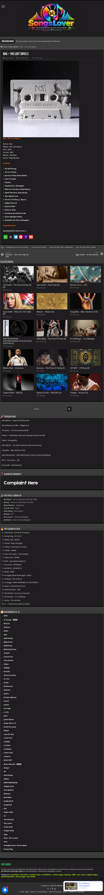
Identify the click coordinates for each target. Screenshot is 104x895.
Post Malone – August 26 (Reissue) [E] (15, 420)
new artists (31, 877)
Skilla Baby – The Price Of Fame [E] (51, 339)
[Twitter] (52, 888)
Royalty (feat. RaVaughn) (14, 186)
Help (27, 892)
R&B (73, 875)
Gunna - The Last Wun (12, 600)
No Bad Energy (10, 169)
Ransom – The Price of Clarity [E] (51, 368)
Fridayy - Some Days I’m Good (15, 547)
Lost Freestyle (10, 179)
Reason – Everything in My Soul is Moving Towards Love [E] (23, 435)
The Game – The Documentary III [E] (15, 430)
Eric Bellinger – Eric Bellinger (82, 339)
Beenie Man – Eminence (13, 368)
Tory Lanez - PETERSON (12, 565)
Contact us (45, 886)
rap (78, 875)
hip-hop (67, 875)
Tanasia (8, 182)
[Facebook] (50, 888)
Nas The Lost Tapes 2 (39, 247)
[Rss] (48, 888)
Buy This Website (57, 886)
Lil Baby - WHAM (10, 550)
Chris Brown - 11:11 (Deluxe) (14, 597)
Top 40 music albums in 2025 (19, 604)
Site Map (80, 892)
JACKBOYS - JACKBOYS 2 (13, 568)
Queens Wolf (10, 206)
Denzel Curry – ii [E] (78, 285)
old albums (46, 875)
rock (83, 875)
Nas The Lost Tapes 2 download (61, 247)
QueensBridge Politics (13, 217)
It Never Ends (10, 210)
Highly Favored (11, 203)
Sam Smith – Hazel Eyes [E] (48, 285)
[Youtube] (55, 888)
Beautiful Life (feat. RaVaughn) (17, 220)
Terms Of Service (55, 892)
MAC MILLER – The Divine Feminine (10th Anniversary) (21, 445)
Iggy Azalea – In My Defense (87, 254)
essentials (14, 875)
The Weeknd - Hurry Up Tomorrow (17, 593)
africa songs (20, 877)
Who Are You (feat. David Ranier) (17, 189)
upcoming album (7, 877)
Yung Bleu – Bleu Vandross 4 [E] (84, 312)
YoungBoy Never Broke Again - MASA (17, 575)
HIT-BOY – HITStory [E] (80, 368)
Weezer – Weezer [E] (45, 312)
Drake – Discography (9, 440)
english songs (91, 875)
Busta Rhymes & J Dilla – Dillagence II (15, 425)
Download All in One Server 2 (14, 231)
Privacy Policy (42, 892)
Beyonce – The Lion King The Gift (17, 255)
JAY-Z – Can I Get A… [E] (10, 460)
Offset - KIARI (9, 572)
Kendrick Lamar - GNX (12, 590)
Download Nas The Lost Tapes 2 (17, 247)
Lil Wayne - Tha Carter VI (13, 579)
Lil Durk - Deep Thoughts (13, 543)
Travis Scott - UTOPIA (12, 558)
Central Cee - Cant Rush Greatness (17, 533)
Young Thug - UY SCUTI (12, 536)
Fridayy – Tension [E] (79, 393)
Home (4, 47)
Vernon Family (10, 172)
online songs (58, 875)
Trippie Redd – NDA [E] (13, 393)
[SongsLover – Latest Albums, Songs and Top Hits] (52, 17)
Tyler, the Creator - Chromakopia (16, 554)
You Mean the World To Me (15, 213)
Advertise (72, 892)
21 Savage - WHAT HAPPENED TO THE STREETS (21, 582)
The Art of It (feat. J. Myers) (15, 200)
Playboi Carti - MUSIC (12, 540)
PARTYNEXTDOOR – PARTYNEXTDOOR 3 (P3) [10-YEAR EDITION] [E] (17, 341)
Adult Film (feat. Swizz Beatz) (16, 193)
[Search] (69, 409)
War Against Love (11, 196)
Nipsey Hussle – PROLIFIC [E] (49, 393)
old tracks (24, 875)
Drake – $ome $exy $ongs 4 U (15, 561)
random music (34, 875)
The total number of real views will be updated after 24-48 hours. (38, 41)
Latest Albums (13, 47)
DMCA (65, 892)
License (33, 892)
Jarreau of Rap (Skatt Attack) (16, 175)
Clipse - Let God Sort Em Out (14, 586)
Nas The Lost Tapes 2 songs (86, 247)
